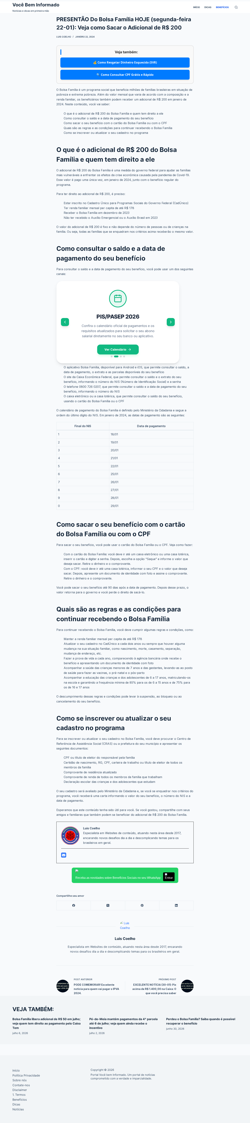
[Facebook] (74, 905)
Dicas (207, 7)
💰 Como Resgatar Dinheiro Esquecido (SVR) (125, 62)
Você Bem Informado (35, 5)
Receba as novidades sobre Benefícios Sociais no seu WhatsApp (124, 877)
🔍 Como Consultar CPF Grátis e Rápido (125, 75)
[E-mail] (63, 856)
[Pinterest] (142, 905)
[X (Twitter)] (108, 905)
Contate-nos (21, 1085)
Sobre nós (19, 1080)
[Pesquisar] (236, 7)
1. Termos (18, 1094)
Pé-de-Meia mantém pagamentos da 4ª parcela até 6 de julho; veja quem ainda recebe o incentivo (123, 1023)
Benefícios (222, 7)
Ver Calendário (115, 349)
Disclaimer (19, 1090)
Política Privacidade (26, 1075)
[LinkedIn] (176, 905)
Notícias (18, 1109)
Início (196, 7)
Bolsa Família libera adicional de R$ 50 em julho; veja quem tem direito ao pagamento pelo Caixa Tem (46, 1023)
